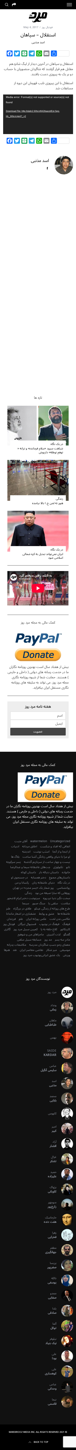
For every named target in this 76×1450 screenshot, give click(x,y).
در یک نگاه (57, 444)
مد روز (48, 939)
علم (21, 919)
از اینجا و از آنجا (61, 851)
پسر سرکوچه (13, 862)
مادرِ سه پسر (62, 939)
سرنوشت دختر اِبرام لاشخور (23, 898)
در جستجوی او (19, 877)
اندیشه (26, 851)
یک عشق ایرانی (50, 955)
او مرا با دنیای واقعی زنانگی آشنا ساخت (46, 857)
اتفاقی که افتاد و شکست (55, 846)
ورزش (66, 955)
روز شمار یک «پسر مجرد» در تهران (33, 888)
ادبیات (15, 846)
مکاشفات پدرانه (16, 945)
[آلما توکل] (64, 1326)
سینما (25, 903)
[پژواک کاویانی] (64, 1189)
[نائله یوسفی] (64, 1280)
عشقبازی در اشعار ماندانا (21, 914)
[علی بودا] (64, 1356)
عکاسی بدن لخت (59, 919)
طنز (8, 908)
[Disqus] (38, 237)
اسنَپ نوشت (41, 851)
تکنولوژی (58, 867)
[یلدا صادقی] (64, 1311)
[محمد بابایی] (64, 1098)
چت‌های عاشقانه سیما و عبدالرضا (30, 867)
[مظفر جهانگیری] (64, 1250)
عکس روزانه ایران (36, 919)
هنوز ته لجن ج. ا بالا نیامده (47, 503)
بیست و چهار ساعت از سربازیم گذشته (47, 862)
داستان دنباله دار (49, 872)
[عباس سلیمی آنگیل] (64, 1068)
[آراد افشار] (64, 1144)
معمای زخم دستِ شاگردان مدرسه (49, 945)
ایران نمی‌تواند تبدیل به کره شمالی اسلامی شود (42, 556)
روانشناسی (63, 888)
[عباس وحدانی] (64, 1386)
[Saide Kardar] (64, 1053)
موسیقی (65, 950)
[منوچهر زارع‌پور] (64, 1205)
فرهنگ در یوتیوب (49, 924)
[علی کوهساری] (64, 1371)
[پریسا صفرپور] (64, 1265)
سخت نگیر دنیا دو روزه (56, 898)
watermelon (38, 841)
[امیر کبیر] (64, 1129)
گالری (7, 929)
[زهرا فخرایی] (64, 1235)
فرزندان (11, 919)
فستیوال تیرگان (27, 924)
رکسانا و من (22, 883)
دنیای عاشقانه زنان (43, 883)
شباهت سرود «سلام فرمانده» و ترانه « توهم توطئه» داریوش (40, 450)
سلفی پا (53, 903)
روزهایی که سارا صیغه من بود (52, 893)
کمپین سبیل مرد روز (25, 929)
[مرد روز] (64, 992)
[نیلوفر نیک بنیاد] (64, 1341)
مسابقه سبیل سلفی (29, 939)
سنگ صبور (38, 903)
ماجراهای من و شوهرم (31, 934)
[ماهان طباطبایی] (64, 1023)
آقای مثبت (20, 841)
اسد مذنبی (38, 42)
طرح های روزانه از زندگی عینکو (52, 908)
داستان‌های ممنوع (59, 877)
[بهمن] (64, 1038)
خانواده (66, 872)
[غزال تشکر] (64, 1159)
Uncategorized (60, 841)
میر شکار (51, 950)
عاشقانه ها (63, 914)
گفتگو (66, 934)
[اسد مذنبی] (64, 1083)
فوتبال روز (47, 27)
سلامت (65, 903)
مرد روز (52, 992)
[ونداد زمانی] (64, 1007)
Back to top (41, 1442)
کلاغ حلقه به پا (49, 929)
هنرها (7, 950)
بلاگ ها (15, 857)
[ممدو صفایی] (64, 1296)
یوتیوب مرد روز (32, 955)
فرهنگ (66, 924)
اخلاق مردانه (29, 846)
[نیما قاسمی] (64, 1402)
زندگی (59, 498)
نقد (15, 950)
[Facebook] (9, 54)
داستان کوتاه (28, 872)
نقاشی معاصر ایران (31, 950)
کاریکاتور (65, 929)
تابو (68, 867)
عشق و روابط (46, 914)
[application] (38, 114)
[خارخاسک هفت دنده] (64, 1220)
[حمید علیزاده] (64, 1174)
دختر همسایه (38, 877)
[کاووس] (64, 1114)
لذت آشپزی (54, 934)
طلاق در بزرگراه (22, 908)
